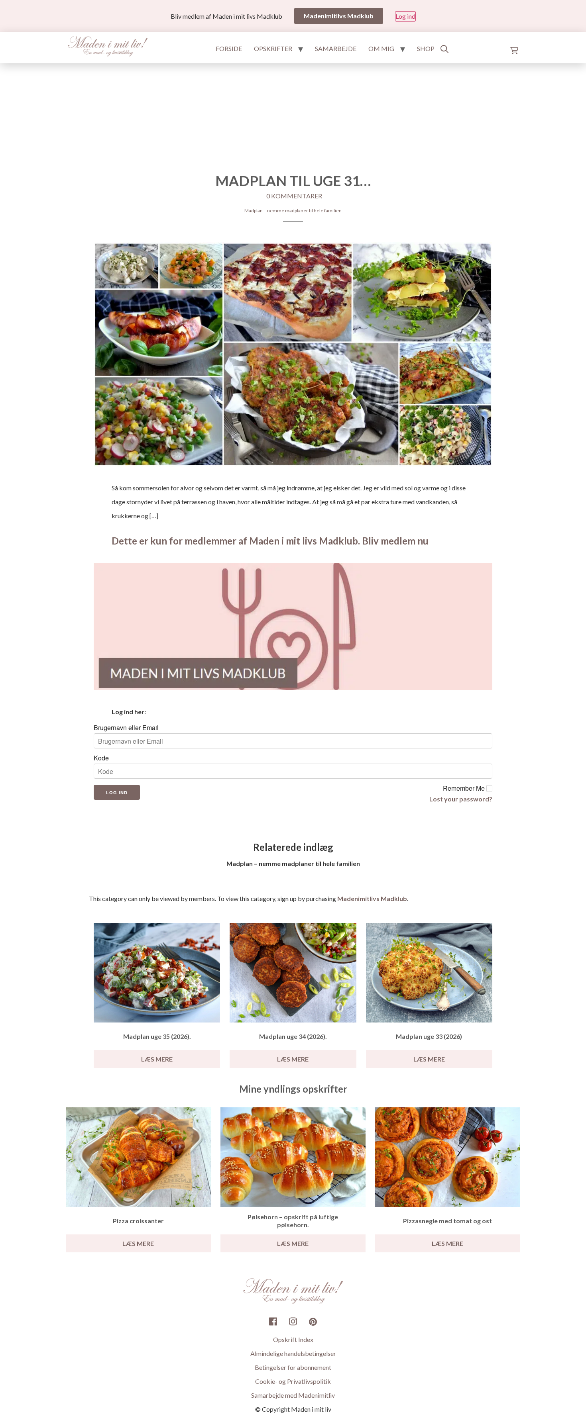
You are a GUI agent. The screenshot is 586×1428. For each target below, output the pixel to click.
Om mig (381, 48)
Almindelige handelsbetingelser (293, 1353)
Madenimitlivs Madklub (372, 898)
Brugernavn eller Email (126, 727)
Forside (229, 48)
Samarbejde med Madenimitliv (293, 1395)
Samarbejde (335, 48)
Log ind (405, 16)
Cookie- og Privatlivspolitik (293, 1381)
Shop (426, 48)
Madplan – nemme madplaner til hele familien (293, 211)
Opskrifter (273, 48)
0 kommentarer (294, 196)
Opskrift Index (293, 1339)
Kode (101, 758)
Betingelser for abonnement (293, 1367)
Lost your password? (460, 799)
